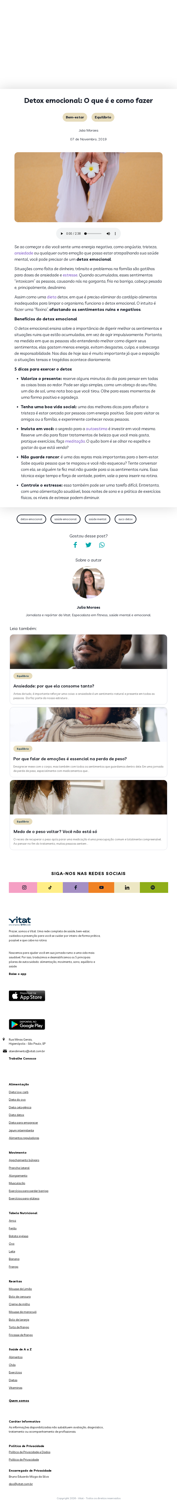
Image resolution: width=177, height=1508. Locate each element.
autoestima (96, 428)
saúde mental (97, 519)
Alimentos (15, 1357)
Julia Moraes (88, 130)
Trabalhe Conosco (22, 1058)
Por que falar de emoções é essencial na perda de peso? (70, 758)
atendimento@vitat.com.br (27, 1051)
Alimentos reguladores (24, 1138)
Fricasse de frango (21, 1335)
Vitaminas (15, 1388)
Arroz (12, 1221)
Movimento (18, 1152)
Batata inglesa (18, 1236)
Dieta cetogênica (20, 1107)
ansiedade (23, 253)
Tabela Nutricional (23, 1213)
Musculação (17, 1183)
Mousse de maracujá (22, 1312)
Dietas (13, 1380)
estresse (70, 275)
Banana (14, 1259)
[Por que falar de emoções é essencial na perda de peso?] (88, 740)
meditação (75, 441)
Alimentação (19, 1084)
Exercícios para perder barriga (28, 1191)
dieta (52, 296)
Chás (12, 1365)
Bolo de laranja (19, 1320)
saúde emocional (65, 519)
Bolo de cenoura (20, 1297)
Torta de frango (19, 1327)
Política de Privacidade (24, 1459)
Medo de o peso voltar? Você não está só (55, 831)
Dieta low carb (18, 1092)
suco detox (126, 519)
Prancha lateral (19, 1168)
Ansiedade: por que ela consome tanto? (53, 686)
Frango (13, 1267)
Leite (12, 1251)
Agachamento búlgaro (24, 1160)
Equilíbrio (103, 117)
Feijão (13, 1228)
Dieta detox (16, 1115)
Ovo (11, 1244)
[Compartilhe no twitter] (88, 545)
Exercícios (15, 1372)
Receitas (15, 1281)
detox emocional (31, 519)
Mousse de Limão (20, 1289)
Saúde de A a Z (20, 1349)
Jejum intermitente (21, 1130)
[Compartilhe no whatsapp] (101, 545)
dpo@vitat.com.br (21, 1484)
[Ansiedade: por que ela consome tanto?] (88, 668)
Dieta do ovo (17, 1100)
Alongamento (18, 1176)
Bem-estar (75, 117)
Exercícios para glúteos (24, 1198)
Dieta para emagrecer (23, 1123)
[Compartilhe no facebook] (75, 545)
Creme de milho (19, 1304)
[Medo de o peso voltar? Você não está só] (88, 813)
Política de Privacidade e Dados (29, 1452)
